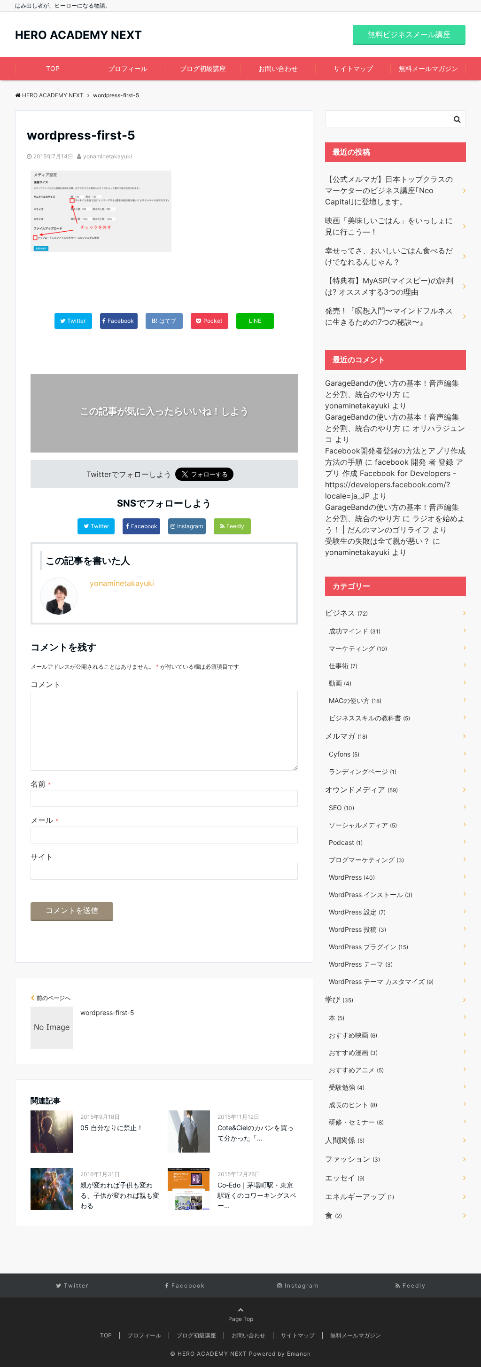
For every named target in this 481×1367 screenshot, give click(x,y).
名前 (41, 784)
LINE (255, 320)
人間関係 (345, 1140)
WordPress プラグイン (368, 947)
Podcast (346, 842)
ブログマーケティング (366, 860)
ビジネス (346, 612)
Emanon (299, 1353)
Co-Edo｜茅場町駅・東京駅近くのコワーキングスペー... (256, 1195)
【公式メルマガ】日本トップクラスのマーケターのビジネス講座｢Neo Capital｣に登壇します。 (389, 190)
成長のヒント (353, 1105)
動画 (340, 683)
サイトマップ (353, 68)
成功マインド (354, 631)
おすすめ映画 (353, 1035)
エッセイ (345, 1177)
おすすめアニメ (356, 1070)
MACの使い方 (355, 700)
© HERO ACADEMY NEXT (208, 1353)
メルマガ (346, 736)
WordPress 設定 (357, 912)
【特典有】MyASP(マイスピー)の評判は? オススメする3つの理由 (389, 286)
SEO (341, 808)
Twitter (100, 526)
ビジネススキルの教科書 (369, 718)
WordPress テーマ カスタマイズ (381, 981)
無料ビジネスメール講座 (409, 34)
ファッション (352, 1159)
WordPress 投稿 (357, 929)
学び (339, 999)
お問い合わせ (278, 68)
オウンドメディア (361, 789)
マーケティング (358, 648)
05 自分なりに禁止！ (111, 1128)
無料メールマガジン (428, 68)
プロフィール (127, 68)
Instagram (190, 526)
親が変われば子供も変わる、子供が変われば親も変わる (119, 1195)
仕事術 (343, 666)
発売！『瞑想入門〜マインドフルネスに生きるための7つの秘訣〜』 (389, 316)
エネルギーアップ (359, 1196)
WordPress (352, 877)
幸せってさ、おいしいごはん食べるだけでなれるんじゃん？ (389, 256)
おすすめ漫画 (353, 1052)
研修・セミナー (356, 1122)
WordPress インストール (370, 894)
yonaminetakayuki (107, 156)
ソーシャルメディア (363, 825)
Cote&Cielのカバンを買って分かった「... (255, 1133)
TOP (53, 68)
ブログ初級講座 (203, 68)
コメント (46, 684)
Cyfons (344, 754)
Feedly (235, 526)
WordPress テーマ (361, 964)
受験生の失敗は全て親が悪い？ (377, 541)
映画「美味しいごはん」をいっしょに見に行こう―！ (389, 226)
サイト (42, 856)
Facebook (144, 526)
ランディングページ (362, 771)
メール (44, 820)
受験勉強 (347, 1087)
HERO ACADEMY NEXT (78, 35)
